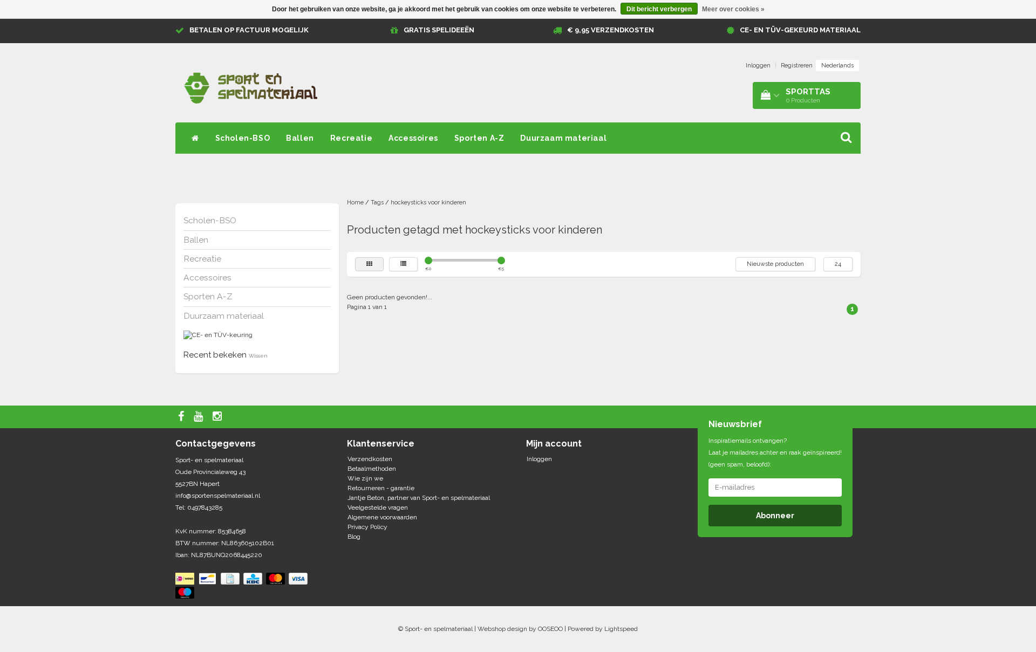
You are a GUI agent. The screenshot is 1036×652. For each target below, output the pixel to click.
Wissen (258, 356)
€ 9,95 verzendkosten (610, 30)
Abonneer (775, 515)
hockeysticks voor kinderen (428, 202)
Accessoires (413, 138)
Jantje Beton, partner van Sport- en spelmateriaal (418, 498)
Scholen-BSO (242, 138)
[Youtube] (200, 417)
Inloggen (758, 65)
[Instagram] (218, 417)
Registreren (797, 65)
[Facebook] (182, 417)
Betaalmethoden (371, 468)
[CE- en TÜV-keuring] (218, 335)
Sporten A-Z (479, 138)
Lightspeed (621, 629)
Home (355, 202)
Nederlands (837, 65)
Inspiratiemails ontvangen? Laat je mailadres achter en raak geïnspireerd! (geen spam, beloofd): (775, 452)
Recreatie (351, 138)
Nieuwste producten (775, 263)
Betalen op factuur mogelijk (249, 30)
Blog (353, 536)
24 (838, 263)
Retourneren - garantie (380, 488)
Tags (377, 202)
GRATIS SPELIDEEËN (439, 30)
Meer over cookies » (733, 9)
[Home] (195, 138)
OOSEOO (550, 629)
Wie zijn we (365, 478)
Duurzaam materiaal (563, 138)
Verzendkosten (369, 459)
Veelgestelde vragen (377, 507)
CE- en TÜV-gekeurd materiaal (800, 30)
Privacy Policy (367, 527)
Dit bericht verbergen (659, 9)
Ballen (300, 138)
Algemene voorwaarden (382, 517)
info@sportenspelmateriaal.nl (217, 495)
